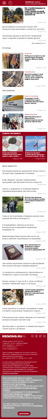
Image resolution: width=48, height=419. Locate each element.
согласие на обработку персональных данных (20, 389)
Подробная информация (10, 373)
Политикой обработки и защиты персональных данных (17, 395)
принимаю (24, 413)
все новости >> (39, 43)
